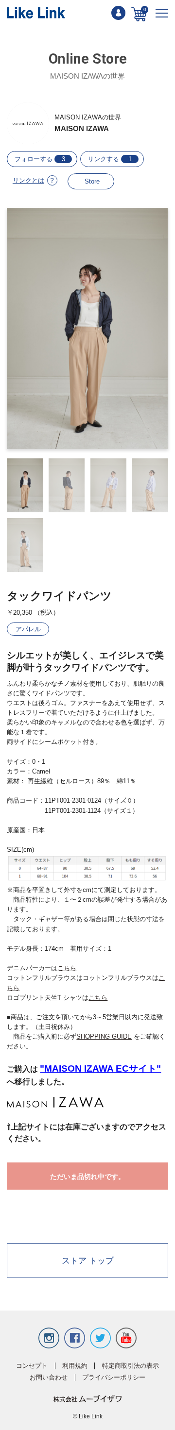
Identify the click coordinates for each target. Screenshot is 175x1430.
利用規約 (75, 1366)
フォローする (40, 159)
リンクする (110, 159)
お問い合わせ (49, 1377)
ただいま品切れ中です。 (87, 1176)
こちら (66, 968)
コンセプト (32, 1366)
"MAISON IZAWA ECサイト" (100, 1068)
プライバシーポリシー (113, 1377)
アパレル (28, 629)
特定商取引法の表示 (130, 1366)
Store (92, 181)
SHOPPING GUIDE (104, 1036)
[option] (87, 328)
